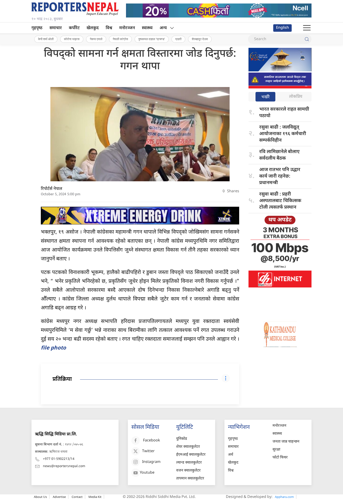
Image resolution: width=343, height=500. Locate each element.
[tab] (265, 97)
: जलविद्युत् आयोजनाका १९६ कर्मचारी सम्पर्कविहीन (282, 133)
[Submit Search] (307, 39)
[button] (307, 28)
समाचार (55, 28)
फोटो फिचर (280, 457)
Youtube (147, 473)
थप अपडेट (280, 220)
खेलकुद (93, 28)
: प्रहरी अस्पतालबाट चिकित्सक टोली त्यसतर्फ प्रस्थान (280, 200)
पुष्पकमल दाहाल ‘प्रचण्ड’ (151, 39)
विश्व (109, 28)
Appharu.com (284, 497)
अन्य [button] (163, 28)
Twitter (148, 451)
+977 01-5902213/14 (58, 459)
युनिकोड (181, 439)
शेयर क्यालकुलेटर (188, 446)
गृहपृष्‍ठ (37, 28)
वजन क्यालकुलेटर (188, 470)
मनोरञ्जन (127, 28)
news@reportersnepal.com (64, 466)
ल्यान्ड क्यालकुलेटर (189, 462)
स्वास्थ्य (147, 28)
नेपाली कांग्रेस (120, 39)
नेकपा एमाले (96, 39)
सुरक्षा (276, 449)
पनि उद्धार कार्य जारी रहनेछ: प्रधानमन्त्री (279, 176)
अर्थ (230, 454)
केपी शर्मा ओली (46, 39)
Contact (77, 497)
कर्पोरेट (74, 28)
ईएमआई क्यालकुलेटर (191, 454)
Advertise (59, 497)
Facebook (151, 440)
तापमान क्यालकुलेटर (190, 478)
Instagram (151, 462)
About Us (40, 497)
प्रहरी (178, 39)
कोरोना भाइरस (72, 39)
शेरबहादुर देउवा (200, 39)
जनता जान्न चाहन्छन (286, 441)
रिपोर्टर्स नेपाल (51, 189)
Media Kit (95, 497)
